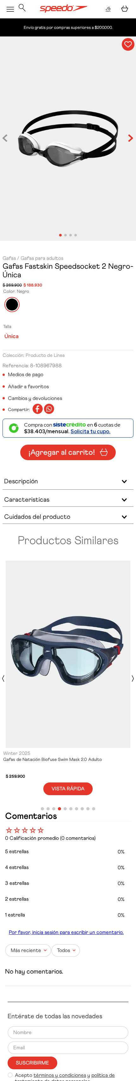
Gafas (9, 258)
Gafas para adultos (42, 258)
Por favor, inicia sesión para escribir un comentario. (66, 951)
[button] (22, 9)
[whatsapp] (49, 409)
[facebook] (38, 409)
